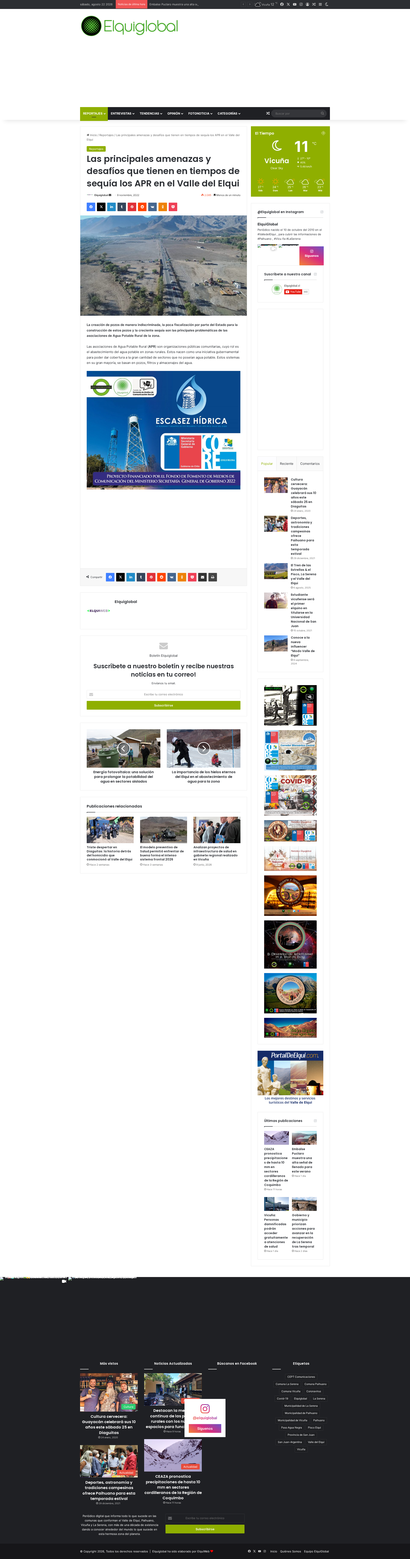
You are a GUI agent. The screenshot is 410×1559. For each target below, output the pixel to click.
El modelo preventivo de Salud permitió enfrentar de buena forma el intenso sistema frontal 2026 (162, 853)
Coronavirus (313, 1391)
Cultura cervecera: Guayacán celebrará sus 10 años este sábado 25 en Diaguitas (303, 493)
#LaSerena (293, 238)
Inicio (93, 135)
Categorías (227, 113)
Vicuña (301, 1449)
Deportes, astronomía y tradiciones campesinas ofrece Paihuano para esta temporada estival (108, 1490)
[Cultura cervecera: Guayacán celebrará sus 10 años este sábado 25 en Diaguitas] (276, 485)
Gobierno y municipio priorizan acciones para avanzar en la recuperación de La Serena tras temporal (303, 1231)
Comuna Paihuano (316, 1384)
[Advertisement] (205, 75)
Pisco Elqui (314, 1427)
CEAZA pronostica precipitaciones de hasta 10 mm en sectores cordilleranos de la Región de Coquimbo (173, 1487)
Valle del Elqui (316, 1442)
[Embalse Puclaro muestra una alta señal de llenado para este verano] (304, 1138)
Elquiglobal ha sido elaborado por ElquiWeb (180, 1551)
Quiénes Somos (290, 1551)
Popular (267, 464)
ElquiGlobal (268, 224)
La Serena (319, 1398)
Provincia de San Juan (301, 1434)
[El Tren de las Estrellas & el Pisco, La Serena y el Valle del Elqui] (276, 571)
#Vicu (277, 238)
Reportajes (92, 113)
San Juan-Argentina (290, 1442)
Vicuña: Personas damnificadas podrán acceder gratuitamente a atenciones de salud (205, 4)
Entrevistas (121, 113)
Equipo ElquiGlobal (316, 1551)
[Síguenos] (205, 1411)
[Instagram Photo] (289, 254)
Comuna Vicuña (290, 1391)
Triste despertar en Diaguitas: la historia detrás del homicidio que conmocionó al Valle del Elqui (109, 853)
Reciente (286, 464)
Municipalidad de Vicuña (292, 1420)
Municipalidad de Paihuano (301, 1413)
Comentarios (310, 464)
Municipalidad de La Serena (301, 1405)
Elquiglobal (101, 195)
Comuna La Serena (287, 1384)
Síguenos (312, 255)
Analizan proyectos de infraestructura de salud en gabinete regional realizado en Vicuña (215, 853)
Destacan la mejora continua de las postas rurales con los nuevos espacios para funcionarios (173, 1418)
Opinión (173, 113)
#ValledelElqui (267, 234)
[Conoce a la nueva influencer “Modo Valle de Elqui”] (276, 643)
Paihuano (319, 1420)
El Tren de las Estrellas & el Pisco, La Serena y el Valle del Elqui (303, 574)
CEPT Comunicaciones (301, 1376)
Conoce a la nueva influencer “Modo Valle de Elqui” (303, 646)
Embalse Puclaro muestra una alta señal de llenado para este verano (302, 1160)
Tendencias (149, 113)
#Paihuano (264, 238)
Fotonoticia (198, 113)
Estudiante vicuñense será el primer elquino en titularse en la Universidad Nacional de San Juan (303, 610)
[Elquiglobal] (130, 26)
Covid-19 (282, 1398)
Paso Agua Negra (291, 1427)
